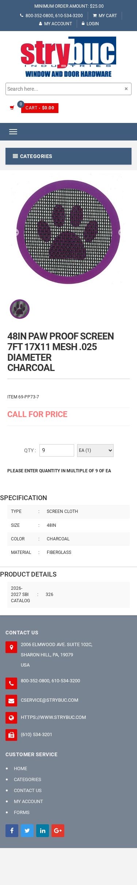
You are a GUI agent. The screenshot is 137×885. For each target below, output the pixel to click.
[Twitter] (27, 830)
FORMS (22, 812)
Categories (27, 779)
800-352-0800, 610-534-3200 (54, 15)
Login (93, 23)
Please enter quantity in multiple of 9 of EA (59, 470)
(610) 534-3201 (36, 734)
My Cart (108, 15)
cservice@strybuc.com (49, 700)
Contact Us (28, 790)
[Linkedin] (42, 830)
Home (20, 768)
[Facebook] (11, 830)
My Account (58, 23)
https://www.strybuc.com (53, 717)
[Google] (58, 830)
